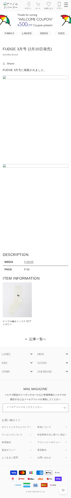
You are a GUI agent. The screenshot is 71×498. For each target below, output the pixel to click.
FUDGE (29, 261)
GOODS (42, 363)
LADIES (27, 33)
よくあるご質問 (10, 458)
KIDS (61, 33)
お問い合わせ (44, 458)
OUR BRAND (44, 372)
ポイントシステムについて (15, 427)
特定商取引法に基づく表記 (51, 435)
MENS (44, 33)
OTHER (6, 372)
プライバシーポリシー (48, 442)
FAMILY (9, 33)
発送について (44, 427)
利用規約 (6, 442)
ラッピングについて (12, 435)
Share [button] (10, 63)
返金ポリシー (9, 450)
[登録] (64, 408)
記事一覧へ (37, 339)
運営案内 (41, 450)
